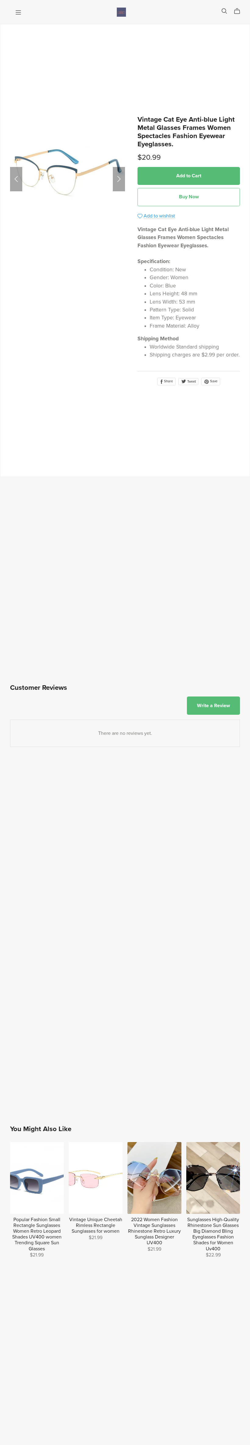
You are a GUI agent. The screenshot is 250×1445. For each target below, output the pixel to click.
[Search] (224, 11)
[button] (16, 179)
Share (168, 381)
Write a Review (213, 706)
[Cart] (239, 11)
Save (213, 381)
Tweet (191, 382)
